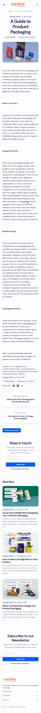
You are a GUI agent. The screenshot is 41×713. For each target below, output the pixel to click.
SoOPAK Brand (10, 37)
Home (10, 11)
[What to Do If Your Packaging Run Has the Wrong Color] (20, 399)
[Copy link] (22, 386)
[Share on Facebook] (14, 386)
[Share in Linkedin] (18, 386)
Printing (22, 374)
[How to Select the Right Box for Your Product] (20, 542)
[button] (4, 4)
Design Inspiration (28, 369)
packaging (33, 371)
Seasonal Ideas (25, 582)
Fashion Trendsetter (14, 493)
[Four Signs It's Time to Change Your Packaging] (20, 416)
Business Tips (11, 489)
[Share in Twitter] (9, 386)
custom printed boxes (11, 369)
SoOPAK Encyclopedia (27, 37)
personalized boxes (10, 374)
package (26, 201)
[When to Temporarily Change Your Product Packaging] (20, 589)
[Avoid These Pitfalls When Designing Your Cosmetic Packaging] (20, 496)
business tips (8, 366)
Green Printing (22, 371)
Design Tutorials (9, 371)
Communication (20, 366)
